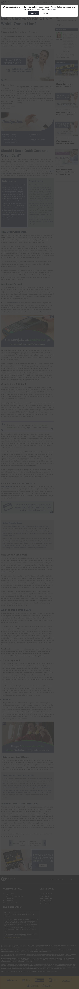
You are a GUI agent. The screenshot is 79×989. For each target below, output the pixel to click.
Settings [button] (53, 9)
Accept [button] (33, 13)
